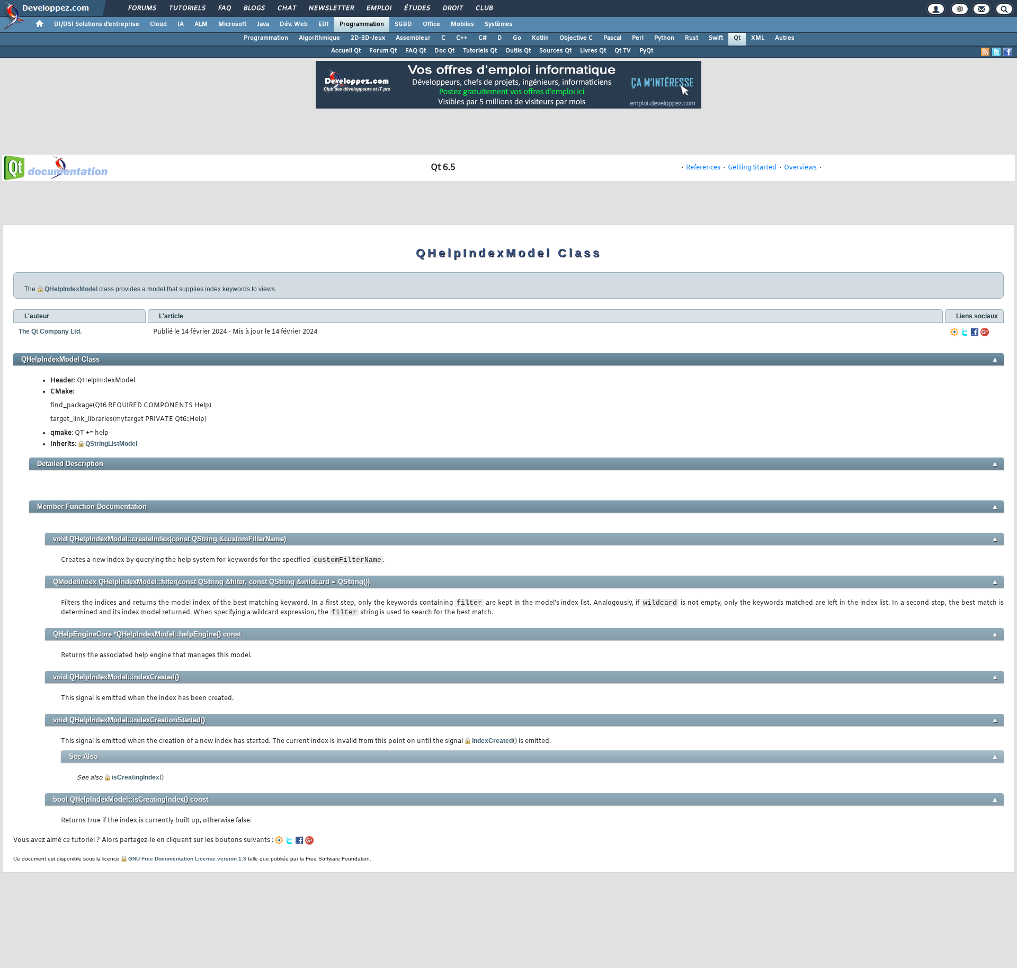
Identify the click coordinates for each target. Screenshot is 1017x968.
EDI (323, 24)
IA (180, 24)
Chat (286, 8)
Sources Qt (555, 51)
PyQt (646, 51)
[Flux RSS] (985, 52)
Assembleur (413, 38)
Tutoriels (186, 8)
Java (263, 24)
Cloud (158, 24)
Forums (142, 8)
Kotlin (540, 38)
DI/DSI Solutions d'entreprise (96, 24)
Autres (785, 38)
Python (664, 38)
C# (482, 38)
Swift (716, 38)
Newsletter (330, 8)
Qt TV (622, 51)
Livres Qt (593, 51)
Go (517, 38)
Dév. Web (294, 24)
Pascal (612, 38)
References (703, 168)
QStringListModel (111, 443)
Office (431, 24)
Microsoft (232, 24)
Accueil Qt (346, 51)
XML (757, 38)
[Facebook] (974, 332)
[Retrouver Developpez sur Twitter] (996, 52)
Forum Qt (383, 51)
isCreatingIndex (135, 777)
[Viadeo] (954, 332)
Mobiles (462, 24)
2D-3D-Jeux (368, 38)
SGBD (403, 24)
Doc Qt (444, 51)
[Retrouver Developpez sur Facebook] (1007, 52)
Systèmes (499, 24)
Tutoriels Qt (480, 51)
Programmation (362, 24)
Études (417, 8)
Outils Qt (518, 51)
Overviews (800, 168)
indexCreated (492, 741)
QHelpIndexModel (70, 289)
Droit (452, 8)
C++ (462, 38)
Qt (737, 38)
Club (483, 8)
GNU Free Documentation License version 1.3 (187, 859)
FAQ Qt (415, 51)
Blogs (253, 8)
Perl (638, 38)
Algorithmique (319, 38)
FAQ (224, 8)
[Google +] (984, 332)
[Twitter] (964, 332)
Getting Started (752, 168)
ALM (201, 24)
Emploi (378, 8)
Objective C (576, 38)
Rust (691, 38)
